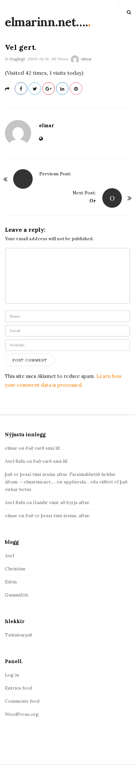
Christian (15, 569)
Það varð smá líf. (43, 448)
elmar (86, 58)
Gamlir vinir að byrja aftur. (61, 502)
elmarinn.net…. (46, 21)
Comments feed (22, 701)
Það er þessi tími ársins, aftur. (58, 516)
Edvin (11, 582)
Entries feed (18, 688)
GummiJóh (16, 595)
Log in (12, 675)
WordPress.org (22, 714)
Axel (9, 556)
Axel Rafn (15, 461)
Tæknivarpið (18, 635)
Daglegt (17, 58)
